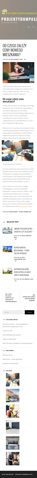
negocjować (24, 206)
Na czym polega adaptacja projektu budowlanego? (11, 297)
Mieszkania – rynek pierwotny (12, 359)
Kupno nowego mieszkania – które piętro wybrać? (21, 250)
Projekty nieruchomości (10, 363)
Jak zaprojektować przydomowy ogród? (29, 297)
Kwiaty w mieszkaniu (9, 339)
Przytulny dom (7, 331)
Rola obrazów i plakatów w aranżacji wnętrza (17, 343)
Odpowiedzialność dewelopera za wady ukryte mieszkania (22, 272)
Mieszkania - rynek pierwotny (20, 212)
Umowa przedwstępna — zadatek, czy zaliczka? (24, 230)
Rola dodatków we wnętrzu (12, 335)
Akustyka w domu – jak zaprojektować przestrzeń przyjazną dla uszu (15, 325)
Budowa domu (8, 355)
